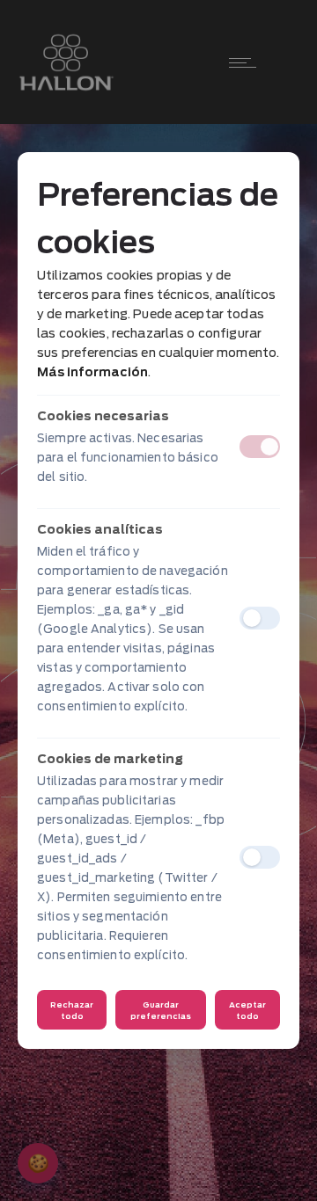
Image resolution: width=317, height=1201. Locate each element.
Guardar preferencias (160, 1010)
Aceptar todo (247, 1010)
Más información (92, 372)
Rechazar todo (71, 1010)
